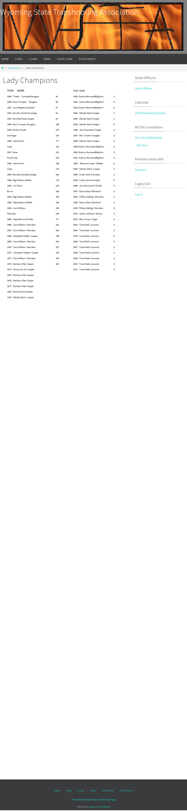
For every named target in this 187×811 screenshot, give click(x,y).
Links (69, 790)
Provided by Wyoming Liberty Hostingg (93, 799)
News (93, 790)
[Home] (2, 68)
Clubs (81, 790)
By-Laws (142, 145)
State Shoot (126, 790)
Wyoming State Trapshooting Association (69, 12)
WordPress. (104, 806)
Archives (140, 170)
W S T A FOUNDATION (148, 138)
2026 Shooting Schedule (150, 113)
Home (57, 790)
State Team (108, 790)
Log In (139, 194)
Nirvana (93, 806)
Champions (14, 68)
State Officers (143, 88)
